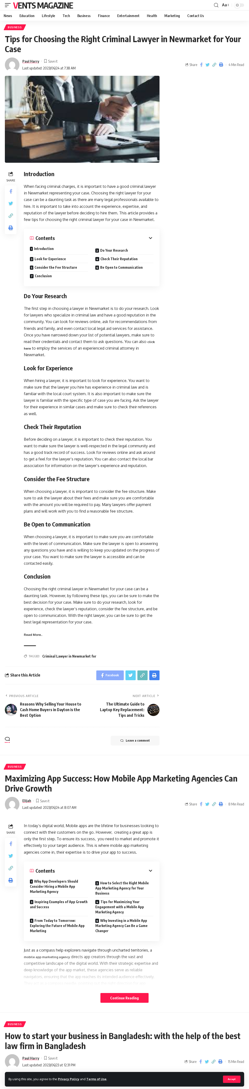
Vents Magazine (43, 5)
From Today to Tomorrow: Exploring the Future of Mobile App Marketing (57, 925)
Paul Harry (30, 61)
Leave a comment (138, 740)
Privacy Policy (68, 1079)
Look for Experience (50, 259)
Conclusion (43, 276)
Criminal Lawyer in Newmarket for (69, 656)
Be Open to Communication (121, 267)
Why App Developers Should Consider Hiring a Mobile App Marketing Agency (54, 886)
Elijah (26, 800)
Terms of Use (96, 1079)
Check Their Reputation (119, 259)
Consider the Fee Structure (56, 267)
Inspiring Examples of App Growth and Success (59, 904)
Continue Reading (124, 998)
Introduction (44, 249)
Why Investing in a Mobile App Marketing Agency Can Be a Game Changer (121, 925)
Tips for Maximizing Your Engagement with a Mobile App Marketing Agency (119, 907)
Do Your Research (114, 250)
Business (15, 27)
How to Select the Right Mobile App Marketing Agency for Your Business (122, 888)
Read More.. (33, 635)
